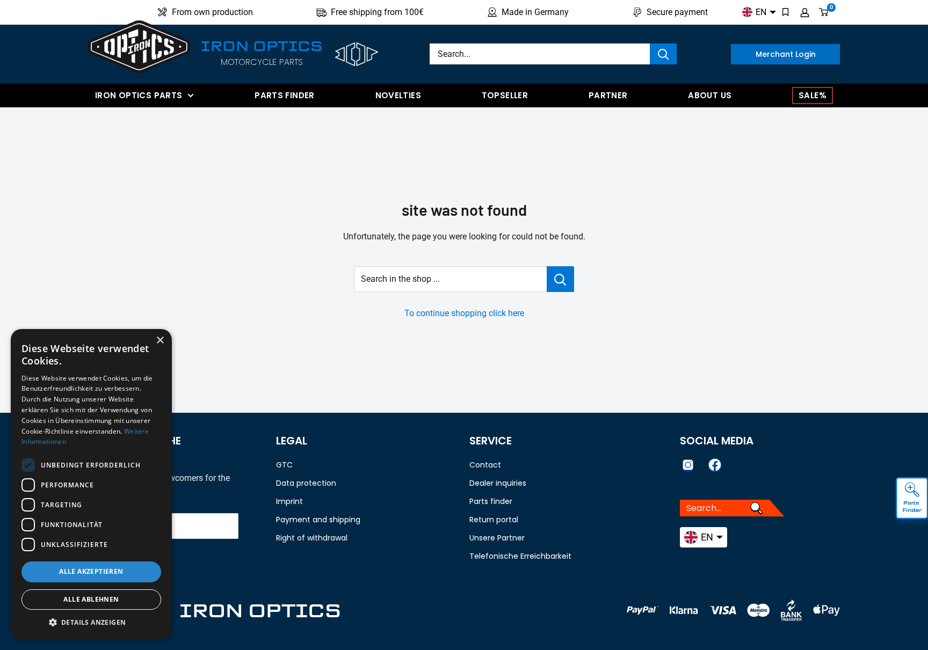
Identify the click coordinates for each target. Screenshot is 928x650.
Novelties (398, 95)
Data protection (306, 483)
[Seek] (663, 53)
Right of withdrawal (311, 537)
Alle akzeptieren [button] (91, 571)
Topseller (505, 95)
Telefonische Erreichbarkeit (520, 556)
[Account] (804, 12)
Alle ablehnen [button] (91, 599)
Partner (608, 95)
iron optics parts (138, 95)
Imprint (289, 501)
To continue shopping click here (464, 313)
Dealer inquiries (497, 483)
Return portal (493, 519)
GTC (284, 464)
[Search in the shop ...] (560, 279)
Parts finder (285, 95)
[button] (91, 623)
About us (709, 95)
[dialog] (91, 484)
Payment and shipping (318, 519)
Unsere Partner (497, 537)
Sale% (813, 95)
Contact (485, 464)
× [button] (160, 341)
